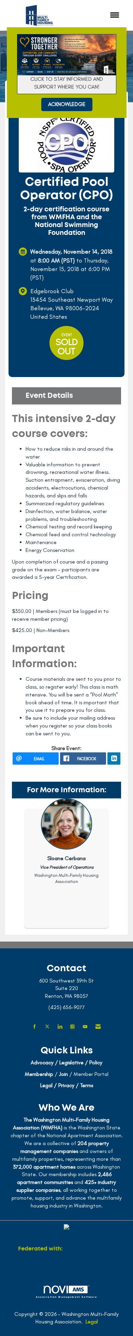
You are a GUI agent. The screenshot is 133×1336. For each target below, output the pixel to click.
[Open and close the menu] (100, 15)
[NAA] (89, 1248)
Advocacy (42, 1062)
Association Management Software (67, 1296)
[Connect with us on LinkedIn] (59, 1027)
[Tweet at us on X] (47, 1027)
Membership (39, 1074)
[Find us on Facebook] (34, 1027)
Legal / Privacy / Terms (66, 1085)
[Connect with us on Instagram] (72, 1027)
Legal (92, 1321)
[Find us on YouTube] (85, 1027)
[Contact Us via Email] (98, 1027)
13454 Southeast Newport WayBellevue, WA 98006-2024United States (71, 308)
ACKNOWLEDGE (67, 104)
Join (63, 1074)
